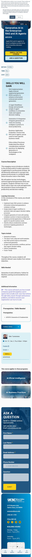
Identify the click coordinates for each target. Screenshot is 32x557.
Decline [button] (19, 17)
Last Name (7, 443)
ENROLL (7, 354)
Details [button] (5, 350)
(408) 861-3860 (11, 426)
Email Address (8, 452)
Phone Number (8, 462)
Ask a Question (16, 58)
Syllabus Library (7, 327)
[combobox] (5, 466)
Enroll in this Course (16, 53)
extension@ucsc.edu (14, 428)
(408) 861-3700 (11, 515)
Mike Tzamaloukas (14, 336)
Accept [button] (12, 17)
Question (6, 472)
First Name (7, 433)
